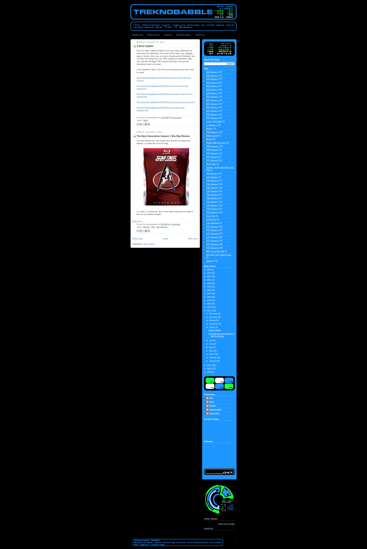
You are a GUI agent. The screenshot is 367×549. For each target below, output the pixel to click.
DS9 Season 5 (212, 86)
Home (165, 239)
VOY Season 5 (212, 241)
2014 (209, 304)
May (211, 347)
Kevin (211, 402)
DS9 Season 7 (212, 93)
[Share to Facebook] (146, 124)
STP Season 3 (212, 160)
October (212, 320)
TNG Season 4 (212, 191)
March (212, 354)
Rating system (212, 136)
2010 (209, 369)
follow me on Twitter (226, 524)
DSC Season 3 (212, 104)
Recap (209, 139)
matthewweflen (215, 410)
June (211, 344)
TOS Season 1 (212, 205)
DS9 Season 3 (212, 79)
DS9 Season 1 (212, 72)
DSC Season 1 (212, 97)
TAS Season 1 (212, 174)
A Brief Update (145, 46)
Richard (212, 406)
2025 (209, 270)
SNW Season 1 (212, 146)
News (145, 120)
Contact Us (199, 35)
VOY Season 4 (212, 237)
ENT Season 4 (212, 118)
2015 (209, 301)
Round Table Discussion (216, 143)
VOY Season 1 (212, 227)
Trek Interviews (212, 223)
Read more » (137, 221)
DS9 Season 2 (212, 76)
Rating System (153, 35)
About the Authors (183, 35)
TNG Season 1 (162, 227)
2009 (209, 372)
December (213, 314)
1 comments (175, 224)
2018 (209, 290)
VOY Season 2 (212, 230)
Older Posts (193, 239)
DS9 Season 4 (212, 83)
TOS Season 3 (212, 212)
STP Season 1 (212, 153)
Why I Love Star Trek (215, 251)
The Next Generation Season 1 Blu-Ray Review (163, 136)
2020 (209, 283)
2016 (209, 297)
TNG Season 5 (212, 195)
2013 (209, 307)
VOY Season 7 (212, 248)
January (212, 361)
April (211, 351)
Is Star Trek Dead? (214, 122)
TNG (153, 227)
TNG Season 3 (212, 188)
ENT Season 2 (212, 111)
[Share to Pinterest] (148, 124)
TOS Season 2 (212, 209)
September (214, 324)
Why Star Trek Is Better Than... (219, 255)
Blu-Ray (146, 227)
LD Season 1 (211, 125)
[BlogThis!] (140, 124)
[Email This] (137, 124)
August (212, 327)
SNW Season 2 (212, 150)
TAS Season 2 (212, 177)
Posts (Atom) (149, 244)
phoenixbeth (214, 414)
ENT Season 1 (212, 107)
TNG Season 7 (212, 202)
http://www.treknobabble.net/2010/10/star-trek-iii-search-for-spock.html (166, 102)
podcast (209, 261)
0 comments (176, 118)
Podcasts (168, 35)
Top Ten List (211, 220)
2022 (209, 277)
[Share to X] (143, 124)
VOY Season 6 (212, 244)
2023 (209, 273)
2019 (209, 287)
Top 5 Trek (210, 216)
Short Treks (211, 164)
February (213, 358)
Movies (209, 129)
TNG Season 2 (212, 184)
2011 (209, 365)
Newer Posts (137, 239)
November (213, 317)
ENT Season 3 (212, 115)
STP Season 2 (212, 157)
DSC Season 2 (212, 100)
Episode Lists (137, 35)
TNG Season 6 (212, 198)
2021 (209, 280)
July (211, 341)
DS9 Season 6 (212, 90)
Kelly (211, 398)
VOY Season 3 (212, 234)
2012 (209, 311)
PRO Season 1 (212, 132)
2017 (209, 294)
